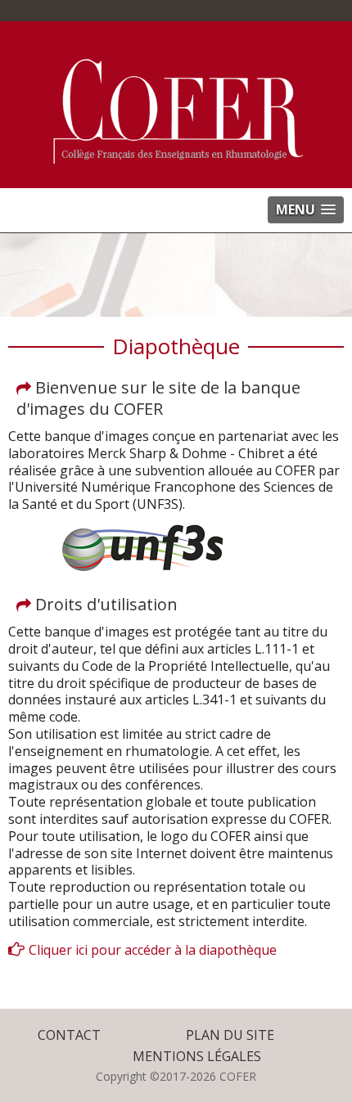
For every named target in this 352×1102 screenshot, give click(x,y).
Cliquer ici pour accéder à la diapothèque (153, 950)
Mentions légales (197, 1056)
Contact (69, 1035)
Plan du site (230, 1035)
